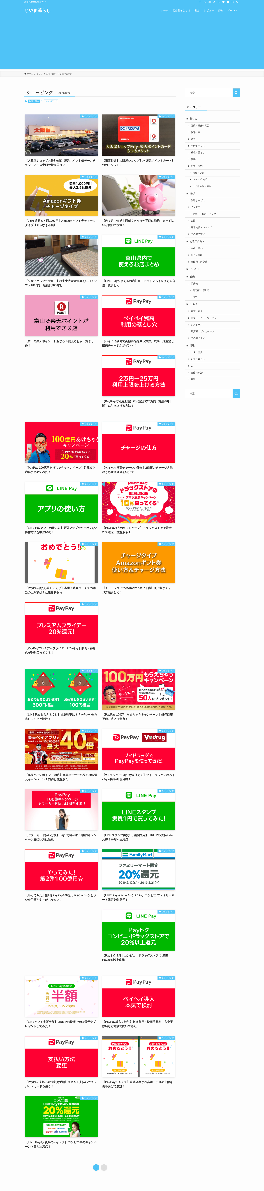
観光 (192, 276)
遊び (192, 193)
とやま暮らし (37, 10)
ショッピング (200, 179)
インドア (195, 207)
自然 (195, 297)
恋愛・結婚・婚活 (200, 125)
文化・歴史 (197, 352)
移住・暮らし (198, 152)
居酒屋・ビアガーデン (202, 331)
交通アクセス (197, 241)
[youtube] (228, 2)
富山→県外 (197, 248)
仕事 (193, 159)
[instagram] (209, 2)
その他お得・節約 (202, 186)
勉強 (193, 139)
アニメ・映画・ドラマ (204, 214)
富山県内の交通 (199, 262)
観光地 (194, 283)
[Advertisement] (132, 44)
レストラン (197, 324)
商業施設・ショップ (201, 227)
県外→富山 (197, 255)
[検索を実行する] (236, 92)
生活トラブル (198, 146)
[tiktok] (214, 2)
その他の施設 (198, 234)
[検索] (237, 2)
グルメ (193, 304)
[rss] (232, 2)
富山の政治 (197, 372)
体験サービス (198, 200)
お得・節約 (34, 101)
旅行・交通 (198, 173)
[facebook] (200, 2)
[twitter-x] (204, 2)
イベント (195, 269)
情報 (192, 345)
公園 (193, 220)
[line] (223, 2)
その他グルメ (198, 338)
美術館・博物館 (201, 290)
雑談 (193, 379)
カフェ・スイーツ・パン (204, 318)
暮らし (193, 118)
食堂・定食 (197, 311)
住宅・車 (195, 132)
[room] (218, 2)
